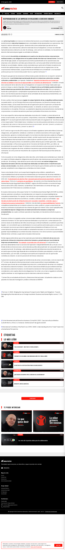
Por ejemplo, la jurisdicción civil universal (32, 242)
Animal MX (4, 494)
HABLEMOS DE (57, 13)
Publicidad (4, 501)
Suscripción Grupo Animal (8, 503)
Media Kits (6, 467)
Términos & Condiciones (51, 511)
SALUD (31, 13)
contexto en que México (25, 181)
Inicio (2, 475)
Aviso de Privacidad (36, 547)
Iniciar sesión (60, 2)
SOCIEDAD (19, 13)
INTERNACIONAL (38, 13)
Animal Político (5, 488)
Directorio (3, 479)
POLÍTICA (7, 13)
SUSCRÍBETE (51, 2)
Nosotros (3, 477)
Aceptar (58, 545)
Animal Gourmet (5, 490)
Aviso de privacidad (6, 481)
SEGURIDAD (25, 13)
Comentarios (32, 398)
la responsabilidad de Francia (50, 203)
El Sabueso (4, 492)
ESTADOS (13, 13)
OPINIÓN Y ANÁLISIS (48, 13)
